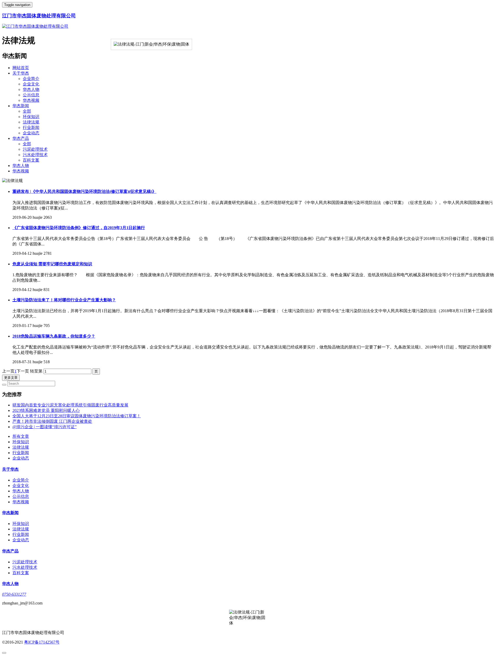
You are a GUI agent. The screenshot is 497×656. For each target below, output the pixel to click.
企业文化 (31, 84)
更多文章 (11, 378)
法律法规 (31, 122)
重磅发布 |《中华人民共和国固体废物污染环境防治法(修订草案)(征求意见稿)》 (84, 191)
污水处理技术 (35, 154)
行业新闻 (31, 127)
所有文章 (20, 436)
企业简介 (31, 78)
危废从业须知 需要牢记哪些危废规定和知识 (52, 264)
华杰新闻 (20, 106)
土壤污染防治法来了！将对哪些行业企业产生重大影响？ (64, 300)
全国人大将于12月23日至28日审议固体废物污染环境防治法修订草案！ (76, 416)
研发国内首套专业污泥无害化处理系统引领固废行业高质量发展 (70, 405)
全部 (27, 111)
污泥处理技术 (35, 149)
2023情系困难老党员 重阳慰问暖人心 (46, 410)
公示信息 (31, 95)
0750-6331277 (14, 594)
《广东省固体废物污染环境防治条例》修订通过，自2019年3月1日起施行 (78, 227)
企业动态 (31, 133)
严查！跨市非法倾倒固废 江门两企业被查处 (52, 421)
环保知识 (31, 116)
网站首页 (20, 67)
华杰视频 (31, 100)
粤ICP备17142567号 (42, 642)
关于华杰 (20, 73)
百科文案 (31, 160)
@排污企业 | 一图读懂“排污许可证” (44, 427)
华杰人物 (31, 89)
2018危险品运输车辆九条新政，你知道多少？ (53, 336)
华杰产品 (20, 138)
